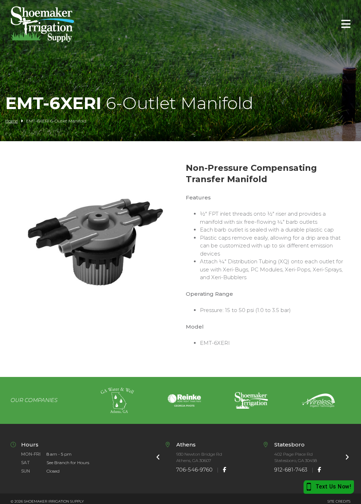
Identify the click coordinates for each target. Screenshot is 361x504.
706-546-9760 (194, 469)
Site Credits (339, 501)
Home (11, 121)
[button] (95, 320)
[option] (117, 400)
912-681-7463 (290, 469)
